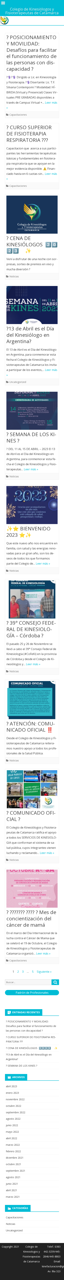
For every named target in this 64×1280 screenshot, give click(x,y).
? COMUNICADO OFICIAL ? (30, 815)
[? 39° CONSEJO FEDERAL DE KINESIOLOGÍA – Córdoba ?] (32, 600)
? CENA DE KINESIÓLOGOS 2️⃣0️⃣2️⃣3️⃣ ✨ (32, 244)
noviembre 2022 (15, 1099)
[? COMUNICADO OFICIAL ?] (32, 790)
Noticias (14, 276)
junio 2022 (12, 1125)
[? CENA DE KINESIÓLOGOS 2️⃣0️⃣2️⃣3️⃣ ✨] (32, 215)
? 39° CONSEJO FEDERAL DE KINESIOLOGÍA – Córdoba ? (31, 629)
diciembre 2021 (14, 1157)
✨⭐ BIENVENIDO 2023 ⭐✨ (28, 531)
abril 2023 (11, 1086)
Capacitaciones (18, 114)
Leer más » (31, 469)
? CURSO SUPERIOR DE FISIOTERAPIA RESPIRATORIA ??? (29, 133)
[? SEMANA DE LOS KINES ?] (32, 411)
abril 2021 (11, 1190)
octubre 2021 (13, 1164)
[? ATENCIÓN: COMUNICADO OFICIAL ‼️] (32, 701)
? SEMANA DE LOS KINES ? (31, 437)
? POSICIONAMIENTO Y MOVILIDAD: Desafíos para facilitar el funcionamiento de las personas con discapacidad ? (31, 53)
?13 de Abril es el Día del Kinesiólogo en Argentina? (30, 334)
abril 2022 (11, 1138)
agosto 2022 (13, 1118)
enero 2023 (12, 1092)
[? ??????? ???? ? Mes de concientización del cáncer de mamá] (32, 889)
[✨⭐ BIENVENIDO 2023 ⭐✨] (32, 506)
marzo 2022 (13, 1144)
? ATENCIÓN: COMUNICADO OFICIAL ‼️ (30, 726)
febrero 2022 (13, 1151)
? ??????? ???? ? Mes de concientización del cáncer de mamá (31, 918)
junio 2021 (12, 1183)
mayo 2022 (12, 1131)
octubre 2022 (13, 1105)
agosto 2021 (13, 1177)
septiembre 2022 (15, 1112)
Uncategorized (17, 382)
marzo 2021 (13, 1196)
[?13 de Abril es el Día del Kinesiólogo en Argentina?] (32, 306)
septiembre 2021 (15, 1170)
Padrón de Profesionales (32, 993)
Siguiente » (44, 972)
